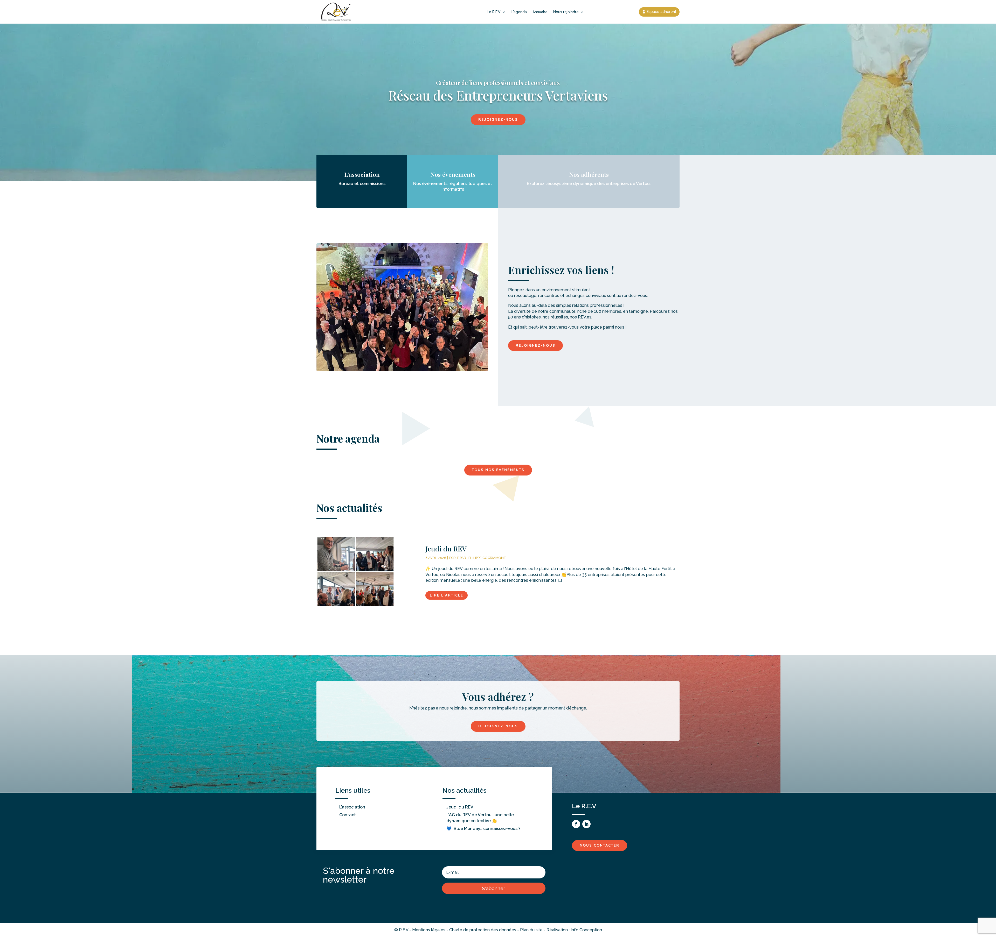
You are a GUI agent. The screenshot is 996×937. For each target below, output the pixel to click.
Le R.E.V (494, 12)
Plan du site (531, 929)
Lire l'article (446, 595)
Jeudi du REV (459, 807)
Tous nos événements (498, 469)
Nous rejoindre (566, 12)
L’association (352, 807)
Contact (347, 814)
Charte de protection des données (482, 929)
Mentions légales (428, 929)
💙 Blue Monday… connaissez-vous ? (483, 828)
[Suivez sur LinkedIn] (586, 824)
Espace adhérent (661, 12)
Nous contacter (599, 845)
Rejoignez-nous (498, 119)
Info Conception (586, 929)
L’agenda (519, 12)
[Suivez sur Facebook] (576, 824)
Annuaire (540, 12)
